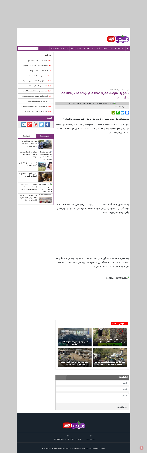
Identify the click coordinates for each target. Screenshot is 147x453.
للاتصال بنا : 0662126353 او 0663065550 (67, 439)
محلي (111, 48)
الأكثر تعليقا (27, 136)
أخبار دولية (64, 48)
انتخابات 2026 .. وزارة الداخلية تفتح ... (39, 60)
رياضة (79, 48)
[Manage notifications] (141, 448)
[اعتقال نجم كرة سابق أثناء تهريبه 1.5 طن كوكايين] (75, 337)
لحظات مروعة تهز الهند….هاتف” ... (39, 76)
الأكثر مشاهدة (44, 136)
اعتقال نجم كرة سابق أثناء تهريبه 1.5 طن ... (37, 91)
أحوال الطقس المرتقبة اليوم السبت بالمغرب (36, 96)
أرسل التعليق (122, 407)
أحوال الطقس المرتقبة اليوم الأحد (39, 71)
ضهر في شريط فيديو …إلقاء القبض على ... (37, 111)
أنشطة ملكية (55, 48)
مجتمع (73, 48)
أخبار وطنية (96, 48)
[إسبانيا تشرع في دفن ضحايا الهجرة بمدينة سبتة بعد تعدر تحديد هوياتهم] (75, 357)
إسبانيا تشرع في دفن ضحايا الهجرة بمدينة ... (36, 106)
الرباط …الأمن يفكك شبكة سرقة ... (39, 86)
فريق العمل (90, 439)
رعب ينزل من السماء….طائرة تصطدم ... (38, 101)
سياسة (104, 48)
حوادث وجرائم (119, 48)
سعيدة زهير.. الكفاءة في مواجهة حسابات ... (36, 81)
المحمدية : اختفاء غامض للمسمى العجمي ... (36, 66)
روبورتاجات (86, 48)
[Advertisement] (92, 69)
